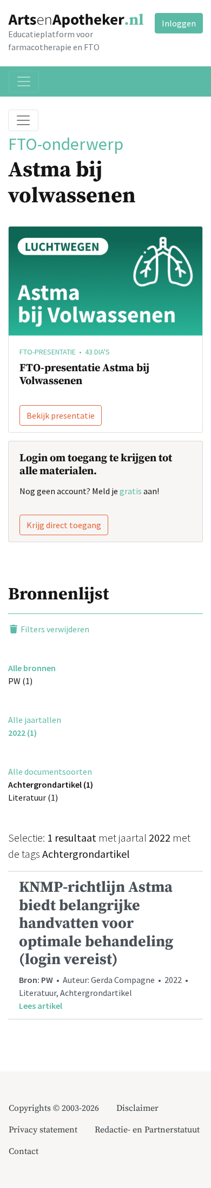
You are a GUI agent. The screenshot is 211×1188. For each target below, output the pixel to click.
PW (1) (20, 680)
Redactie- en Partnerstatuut (147, 1129)
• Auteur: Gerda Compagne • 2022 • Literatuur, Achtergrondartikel (104, 944)
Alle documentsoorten (50, 771)
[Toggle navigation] (24, 81)
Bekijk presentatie (61, 415)
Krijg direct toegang (64, 525)
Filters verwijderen (54, 629)
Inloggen (179, 23)
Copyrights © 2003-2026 (54, 1108)
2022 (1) (22, 732)
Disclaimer (137, 1108)
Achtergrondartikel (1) (50, 784)
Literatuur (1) (33, 797)
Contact (23, 1151)
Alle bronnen (32, 668)
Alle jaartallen (34, 719)
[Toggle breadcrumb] (23, 120)
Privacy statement (43, 1129)
